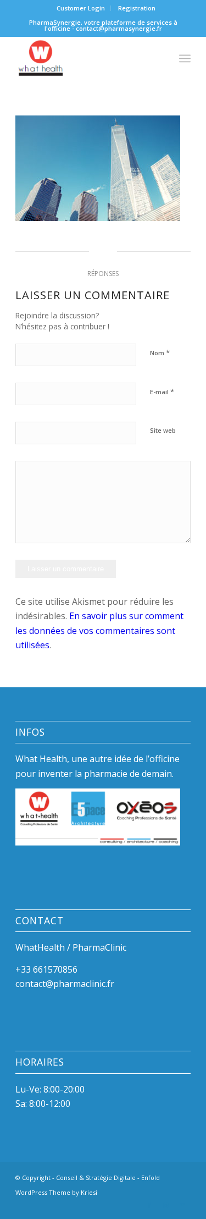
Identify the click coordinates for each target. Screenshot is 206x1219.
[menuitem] (81, 8)
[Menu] (185, 58)
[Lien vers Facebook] (149, 1205)
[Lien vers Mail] (182, 1205)
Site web (163, 430)
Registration (136, 8)
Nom (160, 352)
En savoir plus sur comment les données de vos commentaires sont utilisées (99, 630)
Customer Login (81, 8)
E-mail (162, 391)
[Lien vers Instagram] (166, 1205)
